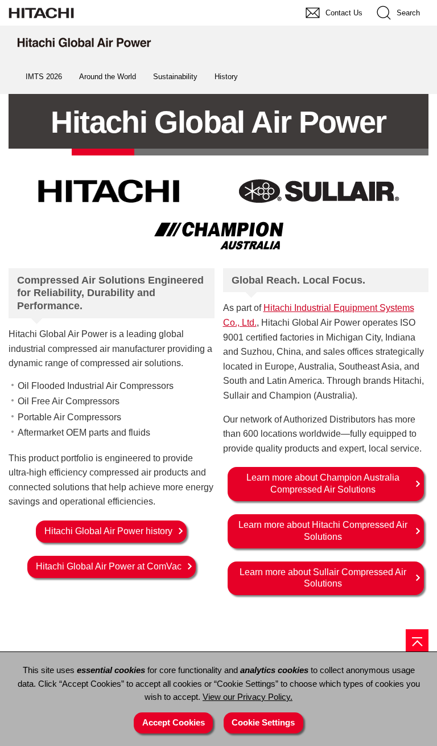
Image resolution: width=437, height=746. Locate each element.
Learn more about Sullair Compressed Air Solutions (323, 578)
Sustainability (175, 76)
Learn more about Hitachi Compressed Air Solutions (322, 531)
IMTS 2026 (44, 76)
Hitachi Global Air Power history (108, 531)
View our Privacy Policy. (247, 697)
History (226, 76)
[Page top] (417, 640)
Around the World (107, 76)
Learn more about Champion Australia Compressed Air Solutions (322, 483)
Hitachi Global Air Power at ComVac (109, 566)
